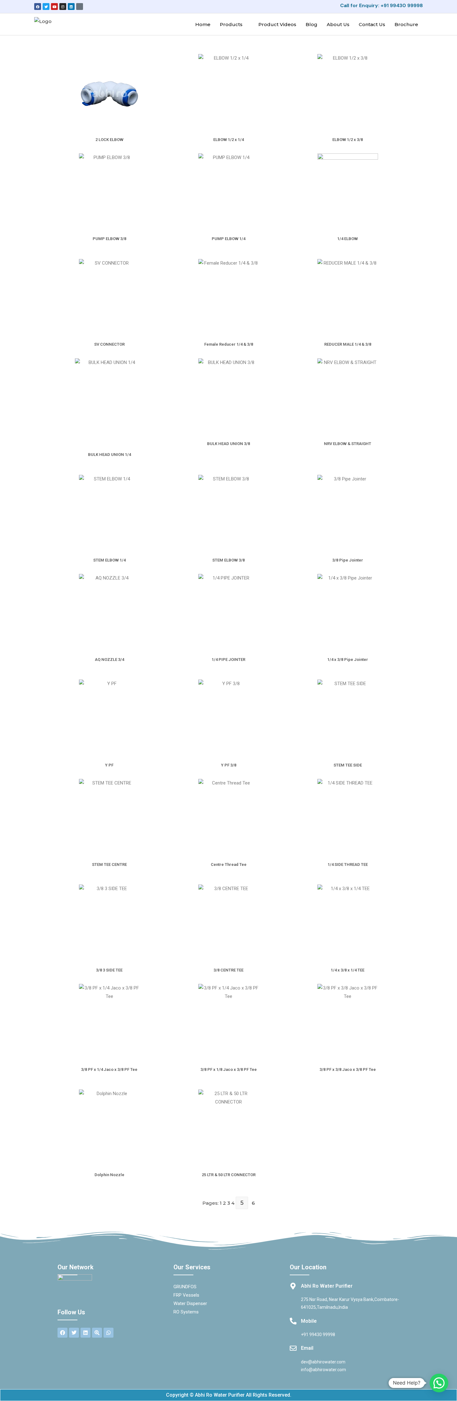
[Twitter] (46, 6)
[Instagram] (62, 6)
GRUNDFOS (184, 1287)
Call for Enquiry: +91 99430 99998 (381, 5)
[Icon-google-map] (79, 6)
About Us (338, 24)
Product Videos (277, 24)
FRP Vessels (186, 1295)
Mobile (309, 1321)
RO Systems (186, 1312)
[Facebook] (37, 6)
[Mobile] (293, 1321)
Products (231, 24)
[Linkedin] (71, 6)
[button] (439, 1383)
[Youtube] (54, 6)
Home (202, 24)
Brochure (406, 24)
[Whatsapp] (108, 1333)
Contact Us (372, 24)
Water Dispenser (190, 1303)
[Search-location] (97, 1333)
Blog (311, 24)
